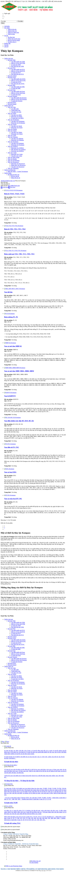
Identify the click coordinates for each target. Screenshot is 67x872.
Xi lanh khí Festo (16, 94)
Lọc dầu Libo (15, 108)
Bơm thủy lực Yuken (17, 134)
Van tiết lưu (8, 292)
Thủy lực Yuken (12, 130)
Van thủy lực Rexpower (17, 167)
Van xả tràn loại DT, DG (13, 499)
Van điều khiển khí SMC (18, 87)
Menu (2, 23)
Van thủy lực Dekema (17, 138)
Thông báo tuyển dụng (14, 38)
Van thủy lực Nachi (16, 126)
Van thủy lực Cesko (16, 156)
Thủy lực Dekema (13, 137)
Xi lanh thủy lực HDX (17, 118)
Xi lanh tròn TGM (10, 803)
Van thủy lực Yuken (16, 132)
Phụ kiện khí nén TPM (17, 66)
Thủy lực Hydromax (13, 119)
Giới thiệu (7, 26)
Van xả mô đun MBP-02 (13, 346)
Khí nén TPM (11, 60)
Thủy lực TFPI (12, 135)
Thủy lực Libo (12, 107)
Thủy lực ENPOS (13, 146)
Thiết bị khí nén (12, 29)
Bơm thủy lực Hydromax (18, 123)
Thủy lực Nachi (12, 124)
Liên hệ (6, 46)
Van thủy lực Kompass (17, 143)
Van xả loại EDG (10, 472)
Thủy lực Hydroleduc (14, 160)
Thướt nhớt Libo (15, 110)
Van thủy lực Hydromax (18, 121)
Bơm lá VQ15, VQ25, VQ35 (14, 194)
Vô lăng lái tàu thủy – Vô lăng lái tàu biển (19, 781)
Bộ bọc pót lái (15, 176)
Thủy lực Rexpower (13, 162)
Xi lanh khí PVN (16, 72)
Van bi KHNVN (10, 396)
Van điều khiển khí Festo (18, 91)
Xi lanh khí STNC (16, 82)
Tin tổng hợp (11, 37)
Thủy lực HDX (12, 113)
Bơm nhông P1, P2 (11, 317)
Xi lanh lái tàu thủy (11, 762)
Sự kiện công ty (12, 42)
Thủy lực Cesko (12, 152)
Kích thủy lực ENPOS (17, 151)
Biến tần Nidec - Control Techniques (18, 171)
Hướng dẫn (7, 43)
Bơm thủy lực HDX (16, 116)
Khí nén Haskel (12, 104)
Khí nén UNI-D (12, 76)
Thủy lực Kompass (13, 141)
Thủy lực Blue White (13, 157)
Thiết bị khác (11, 34)
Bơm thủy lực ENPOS (17, 148)
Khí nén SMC (11, 85)
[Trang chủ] (9, 10)
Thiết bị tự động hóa (13, 32)
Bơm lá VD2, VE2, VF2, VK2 (15, 229)
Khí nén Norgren (12, 96)
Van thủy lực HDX (16, 115)
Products (3, 180)
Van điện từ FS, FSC (11, 447)
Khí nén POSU (12, 102)
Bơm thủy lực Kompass (17, 145)
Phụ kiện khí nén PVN (17, 74)
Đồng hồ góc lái (15, 178)
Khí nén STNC (12, 77)
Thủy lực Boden (12, 159)
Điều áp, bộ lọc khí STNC (18, 80)
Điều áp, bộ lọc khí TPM (18, 63)
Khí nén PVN (11, 68)
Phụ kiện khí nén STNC (18, 83)
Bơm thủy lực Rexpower (18, 163)
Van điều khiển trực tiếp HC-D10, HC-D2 (19, 421)
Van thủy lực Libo (16, 112)
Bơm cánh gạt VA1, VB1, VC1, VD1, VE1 (19, 254)
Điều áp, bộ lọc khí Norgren (19, 99)
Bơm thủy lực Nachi (16, 127)
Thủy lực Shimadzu (13, 168)
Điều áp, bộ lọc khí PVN (18, 71)
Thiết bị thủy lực (12, 31)
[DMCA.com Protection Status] (35, 866)
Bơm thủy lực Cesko (17, 154)
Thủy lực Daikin (12, 129)
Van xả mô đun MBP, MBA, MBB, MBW (19, 371)
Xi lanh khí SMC (16, 88)
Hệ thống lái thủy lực (13, 174)
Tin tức (6, 35)
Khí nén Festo (11, 90)
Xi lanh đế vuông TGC (12, 823)
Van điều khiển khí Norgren (19, 97)
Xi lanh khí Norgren (16, 101)
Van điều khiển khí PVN (18, 69)
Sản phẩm (7, 28)
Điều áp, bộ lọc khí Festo (18, 93)
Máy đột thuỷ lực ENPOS (18, 149)
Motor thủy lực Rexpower (18, 165)
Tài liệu (6, 45)
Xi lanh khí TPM (16, 65)
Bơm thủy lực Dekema (17, 140)
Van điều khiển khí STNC (18, 79)
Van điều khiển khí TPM (18, 61)
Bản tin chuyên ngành (14, 40)
